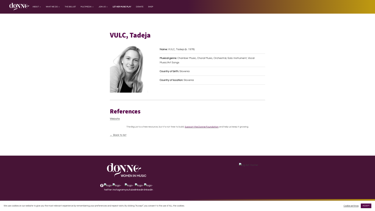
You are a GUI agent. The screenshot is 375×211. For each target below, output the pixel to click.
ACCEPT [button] (366, 206)
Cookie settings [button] (351, 206)
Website (115, 118)
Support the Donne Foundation (202, 127)
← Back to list (118, 135)
